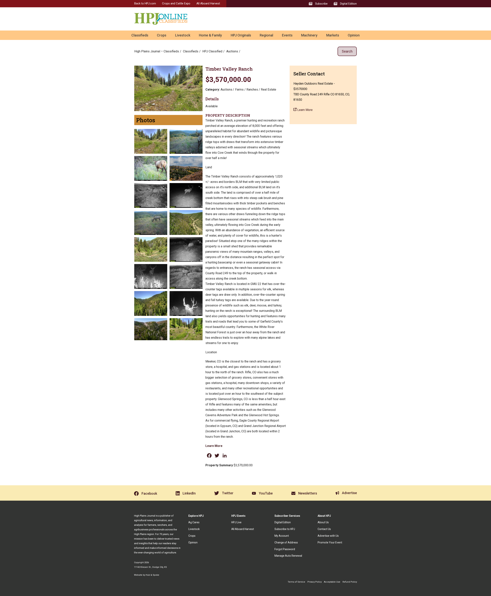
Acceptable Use (332, 582)
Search (347, 51)
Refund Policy (350, 582)
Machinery (309, 35)
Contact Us (324, 529)
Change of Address (286, 542)
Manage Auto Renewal (288, 555)
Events (287, 35)
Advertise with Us (328, 535)
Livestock (182, 35)
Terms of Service (296, 582)
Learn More (213, 446)
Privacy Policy (314, 582)
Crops (161, 35)
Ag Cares (193, 522)
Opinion (354, 35)
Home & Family (210, 35)
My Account (281, 535)
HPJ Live (236, 522)
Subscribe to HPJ (284, 529)
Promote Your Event (330, 542)
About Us (323, 522)
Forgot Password (284, 549)
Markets (332, 35)
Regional (266, 35)
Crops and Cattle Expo (176, 3)
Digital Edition (282, 522)
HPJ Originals (241, 35)
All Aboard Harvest (208, 3)
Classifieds (139, 35)
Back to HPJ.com (145, 3)
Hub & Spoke (152, 575)
